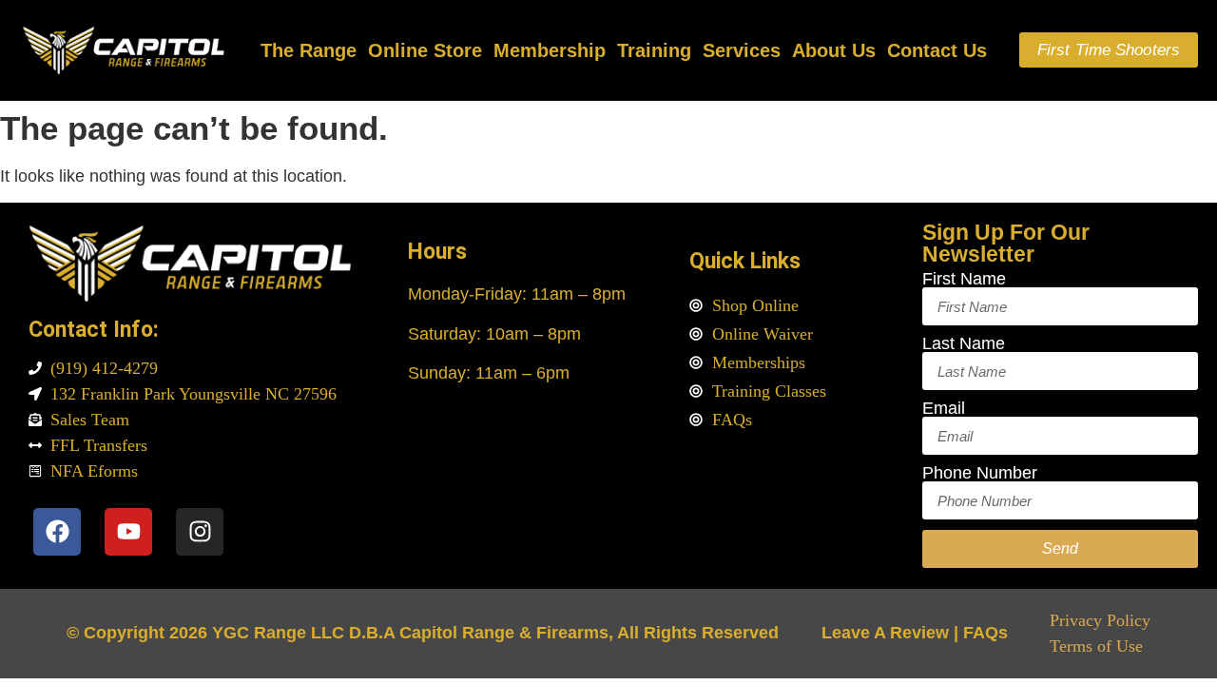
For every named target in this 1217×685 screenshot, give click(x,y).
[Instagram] (199, 532)
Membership (549, 50)
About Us (834, 50)
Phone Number (979, 472)
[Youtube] (128, 532)
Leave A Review (885, 632)
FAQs (985, 632)
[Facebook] (57, 532)
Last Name (963, 343)
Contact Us (937, 50)
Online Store (425, 50)
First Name (964, 278)
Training (654, 50)
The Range (309, 50)
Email (943, 408)
